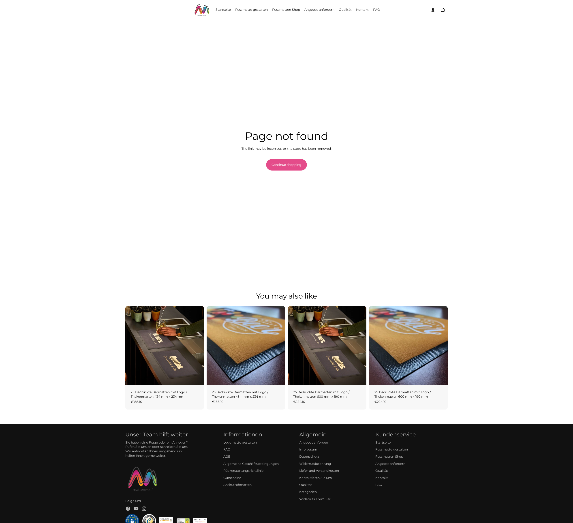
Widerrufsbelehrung (315, 464)
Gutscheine (232, 478)
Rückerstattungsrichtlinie (243, 471)
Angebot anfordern (314, 442)
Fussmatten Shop (389, 457)
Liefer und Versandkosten (319, 471)
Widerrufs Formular (315, 499)
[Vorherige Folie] (132, 345)
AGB (227, 457)
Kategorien (308, 492)
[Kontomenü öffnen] (433, 10)
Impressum (308, 449)
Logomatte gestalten (240, 442)
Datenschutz (309, 457)
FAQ (226, 449)
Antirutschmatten (237, 485)
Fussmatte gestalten (391, 449)
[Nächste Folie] (197, 345)
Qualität (305, 485)
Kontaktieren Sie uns (315, 478)
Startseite (383, 442)
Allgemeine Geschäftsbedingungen (251, 464)
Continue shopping (286, 165)
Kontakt (381, 478)
